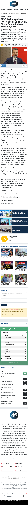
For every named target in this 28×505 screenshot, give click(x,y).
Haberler (3, 16)
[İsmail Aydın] (4, 238)
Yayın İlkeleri (9, 496)
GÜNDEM (9, 9)
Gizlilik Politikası (6, 493)
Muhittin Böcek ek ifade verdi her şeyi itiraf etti (14, 13)
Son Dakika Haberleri (6, 470)
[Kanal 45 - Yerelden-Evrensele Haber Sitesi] (14, 4)
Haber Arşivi (19, 470)
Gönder (4, 305)
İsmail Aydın (12, 237)
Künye (4, 495)
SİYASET (16, 9)
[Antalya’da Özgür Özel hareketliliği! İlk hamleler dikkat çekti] (21, 265)
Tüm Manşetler (19, 466)
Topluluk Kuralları (12, 495)
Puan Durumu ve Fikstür (7, 466)
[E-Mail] (10, 241)
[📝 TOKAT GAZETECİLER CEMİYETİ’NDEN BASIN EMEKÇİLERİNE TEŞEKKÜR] (21, 277)
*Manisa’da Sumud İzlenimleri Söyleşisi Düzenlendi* (19, 258)
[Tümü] (26, 323)
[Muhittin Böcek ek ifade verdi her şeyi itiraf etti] (7, 252)
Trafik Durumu (19, 463)
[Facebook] (14, 459)
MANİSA (3, 9)
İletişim (14, 493)
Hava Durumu (6, 463)
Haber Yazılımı (22, 493)
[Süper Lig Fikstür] (26, 367)
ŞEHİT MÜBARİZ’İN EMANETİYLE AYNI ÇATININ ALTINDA (5, 283)
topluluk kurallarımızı (13, 309)
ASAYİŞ (21, 9)
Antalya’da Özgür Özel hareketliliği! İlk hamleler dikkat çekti (21, 270)
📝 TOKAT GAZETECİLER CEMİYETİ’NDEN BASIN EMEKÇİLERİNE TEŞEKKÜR (20, 283)
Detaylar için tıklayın (14, 362)
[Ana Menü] (1, 3)
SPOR (26, 9)
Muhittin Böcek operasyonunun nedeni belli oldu (7, 270)
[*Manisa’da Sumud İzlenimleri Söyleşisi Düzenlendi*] (21, 252)
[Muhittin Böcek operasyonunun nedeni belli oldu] (7, 265)
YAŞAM (10, 479)
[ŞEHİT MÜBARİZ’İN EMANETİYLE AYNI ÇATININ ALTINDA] (7, 277)
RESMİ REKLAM (16, 479)
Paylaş (4, 65)
